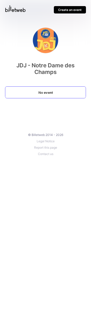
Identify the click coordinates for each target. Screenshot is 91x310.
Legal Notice (46, 141)
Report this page (45, 147)
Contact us (45, 154)
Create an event (70, 10)
